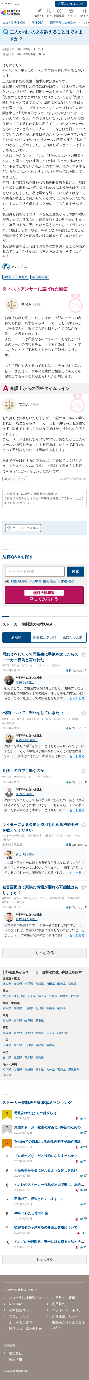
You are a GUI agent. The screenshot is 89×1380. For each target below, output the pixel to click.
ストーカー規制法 (16, 277)
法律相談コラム (20, 1310)
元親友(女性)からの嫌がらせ (35, 1113)
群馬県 (75, 996)
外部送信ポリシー (65, 1316)
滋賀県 (39, 1033)
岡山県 (18, 1045)
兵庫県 (18, 1033)
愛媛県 (18, 1057)
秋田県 (50, 983)
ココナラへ (12, 4)
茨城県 (53, 996)
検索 (75, 571)
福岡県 (7, 1069)
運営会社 (15, 1353)
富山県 (50, 1008)
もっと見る (44, 1259)
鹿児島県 (74, 1069)
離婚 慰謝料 (19, 581)
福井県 (61, 1008)
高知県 (28, 1057)
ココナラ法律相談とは (25, 1298)
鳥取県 (39, 1045)
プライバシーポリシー (68, 1310)
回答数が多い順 (44, 637)
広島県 (7, 1045)
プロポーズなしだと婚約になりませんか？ (45, 1156)
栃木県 (64, 996)
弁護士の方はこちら (71, 3)
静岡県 (18, 1020)
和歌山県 (63, 1033)
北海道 (7, 983)
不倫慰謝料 (40, 277)
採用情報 (15, 1359)
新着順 (16, 637)
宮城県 (39, 983)
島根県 (50, 1045)
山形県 (61, 983)
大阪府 (7, 1033)
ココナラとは (19, 1316)
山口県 (28, 1045)
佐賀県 (18, 1069)
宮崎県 (61, 1069)
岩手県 (28, 983)
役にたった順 (73, 637)
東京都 (7, 996)
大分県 (50, 1069)
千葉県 (31, 996)
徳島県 (39, 1057)
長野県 (18, 1008)
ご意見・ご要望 (63, 1298)
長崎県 (28, 1069)
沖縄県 (7, 1075)
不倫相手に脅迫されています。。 (39, 1199)
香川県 (7, 1057)
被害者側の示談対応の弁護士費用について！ (47, 1227)
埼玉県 (42, 996)
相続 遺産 (49, 581)
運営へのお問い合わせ (25, 1329)
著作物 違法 (66, 581)
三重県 (39, 1020)
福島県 (72, 983)
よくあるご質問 (20, 1322)
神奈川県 (19, 996)
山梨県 (28, 1008)
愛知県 (7, 1020)
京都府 (28, 1033)
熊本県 (39, 1069)
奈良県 (50, 1033)
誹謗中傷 (35, 581)
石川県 (39, 1008)
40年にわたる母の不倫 (31, 1213)
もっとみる (44, 953)
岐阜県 (28, 1020)
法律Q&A (15, 1304)
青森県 (18, 983)
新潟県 (7, 1008)
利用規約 (58, 1304)
